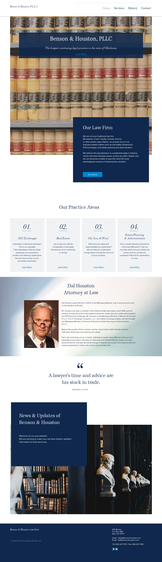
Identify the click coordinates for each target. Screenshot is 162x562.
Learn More (81, 54)
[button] (119, 8)
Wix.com (37, 541)
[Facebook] (113, 549)
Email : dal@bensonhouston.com (125, 540)
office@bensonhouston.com (129, 538)
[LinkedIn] (116, 549)
